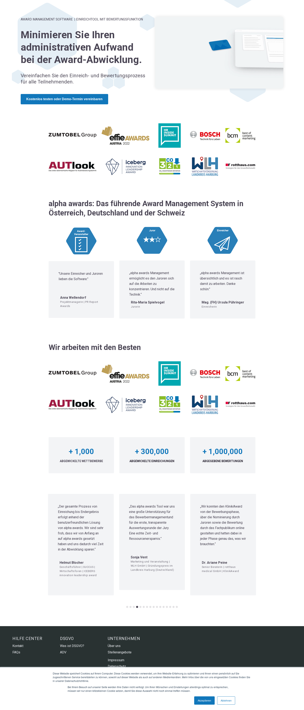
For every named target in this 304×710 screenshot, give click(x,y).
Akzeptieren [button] (204, 700)
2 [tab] (130, 607)
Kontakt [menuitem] (17, 646)
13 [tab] (167, 607)
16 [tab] (177, 607)
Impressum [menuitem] (116, 660)
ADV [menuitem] (63, 652)
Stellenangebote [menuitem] (120, 652)
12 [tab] (164, 607)
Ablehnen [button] (226, 700)
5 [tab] (140, 607)
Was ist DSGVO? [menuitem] (72, 646)
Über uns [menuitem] (114, 646)
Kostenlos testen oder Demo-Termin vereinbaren (64, 99)
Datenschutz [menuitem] (117, 666)
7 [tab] (147, 607)
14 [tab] (170, 607)
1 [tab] (127, 607)
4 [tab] (137, 607)
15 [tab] (173, 607)
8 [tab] (150, 607)
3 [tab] (134, 607)
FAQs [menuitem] (16, 652)
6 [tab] (144, 607)
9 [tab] (154, 607)
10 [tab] (157, 607)
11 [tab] (160, 607)
